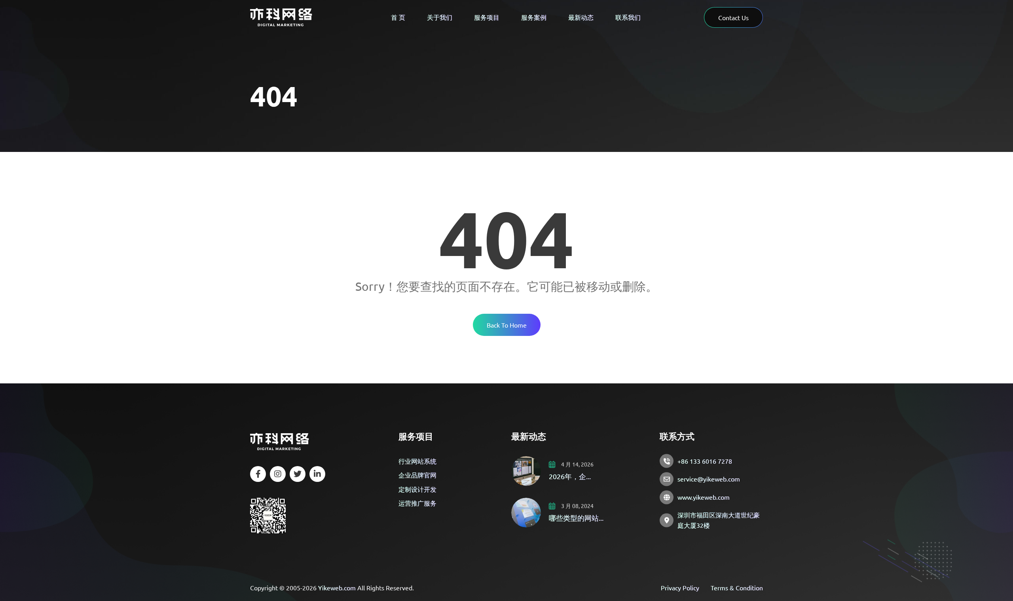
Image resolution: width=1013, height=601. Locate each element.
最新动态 (581, 17)
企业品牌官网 (417, 475)
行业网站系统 (417, 461)
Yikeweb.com (337, 588)
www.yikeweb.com (703, 497)
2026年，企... (570, 476)
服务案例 (533, 17)
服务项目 (486, 17)
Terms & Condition (737, 588)
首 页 (398, 17)
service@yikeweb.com (708, 479)
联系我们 (628, 17)
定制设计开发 (417, 489)
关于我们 (439, 17)
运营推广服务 (417, 503)
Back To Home (507, 325)
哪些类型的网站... (576, 518)
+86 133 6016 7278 (704, 461)
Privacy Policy (680, 588)
